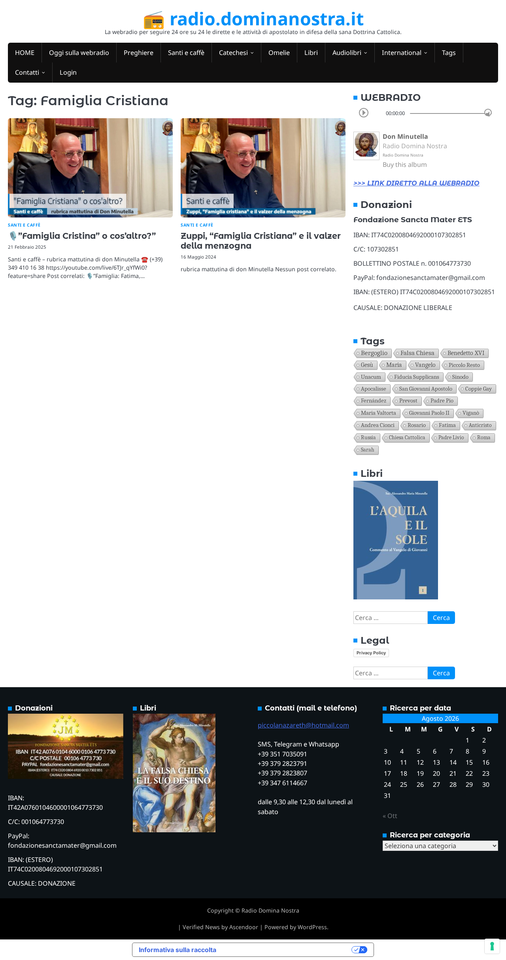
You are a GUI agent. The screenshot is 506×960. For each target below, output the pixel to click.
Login (68, 72)
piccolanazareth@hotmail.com (303, 725)
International (401, 52)
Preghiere (138, 52)
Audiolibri (346, 52)
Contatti (27, 72)
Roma (484, 437)
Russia (368, 437)
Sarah (367, 449)
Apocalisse (373, 388)
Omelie (279, 52)
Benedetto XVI (465, 353)
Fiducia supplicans (416, 376)
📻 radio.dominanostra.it (253, 18)
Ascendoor (243, 927)
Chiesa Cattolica (407, 437)
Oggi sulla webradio (79, 52)
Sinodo (460, 376)
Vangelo (425, 365)
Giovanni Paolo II (429, 413)
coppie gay (478, 388)
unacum (371, 376)
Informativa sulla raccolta (177, 950)
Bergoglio (374, 353)
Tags (449, 52)
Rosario (417, 425)
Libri (311, 52)
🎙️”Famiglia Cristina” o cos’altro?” (82, 236)
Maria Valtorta (378, 413)
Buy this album (405, 164)
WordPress (312, 927)
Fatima (447, 425)
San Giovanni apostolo (425, 388)
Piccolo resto (464, 365)
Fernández (373, 400)
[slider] (488, 112)
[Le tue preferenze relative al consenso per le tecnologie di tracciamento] (492, 946)
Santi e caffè (186, 52)
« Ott (390, 815)
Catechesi (233, 52)
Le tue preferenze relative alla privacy (287, 950)
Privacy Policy (371, 653)
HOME (24, 52)
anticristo (480, 425)
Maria (394, 365)
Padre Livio (451, 437)
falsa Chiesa (417, 353)
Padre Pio (441, 400)
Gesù (367, 365)
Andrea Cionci (378, 425)
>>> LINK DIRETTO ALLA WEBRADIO (416, 183)
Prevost (408, 400)
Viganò (471, 413)
